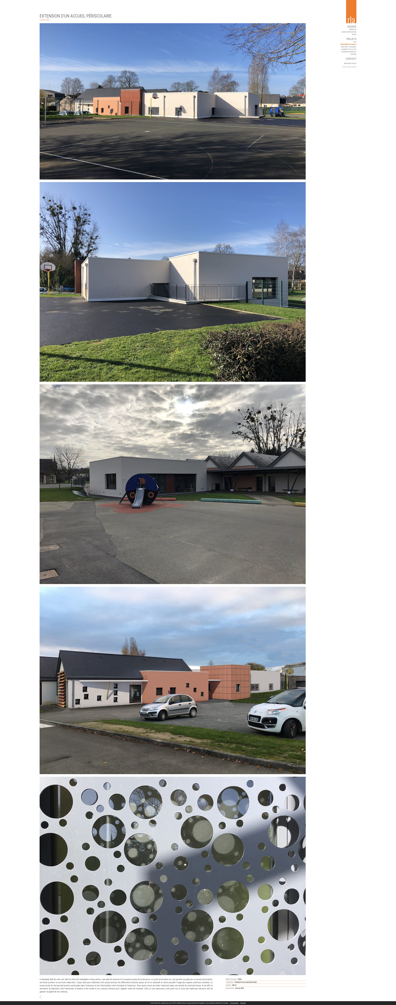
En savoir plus (234, 1003)
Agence (351, 26)
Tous (354, 42)
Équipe (354, 34)
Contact (351, 58)
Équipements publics (348, 44)
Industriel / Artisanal (348, 47)
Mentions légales (350, 63)
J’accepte (243, 1003)
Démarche (352, 29)
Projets (351, 39)
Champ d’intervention (348, 32)
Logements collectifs (348, 49)
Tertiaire (353, 54)
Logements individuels (348, 52)
